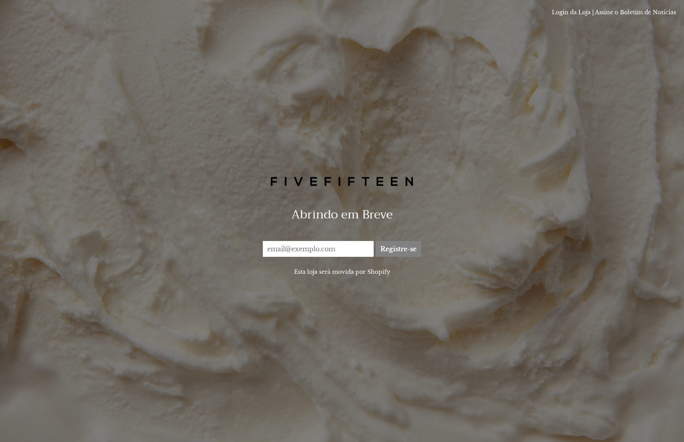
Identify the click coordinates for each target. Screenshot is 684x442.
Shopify (378, 271)
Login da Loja (571, 12)
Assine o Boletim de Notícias (635, 12)
